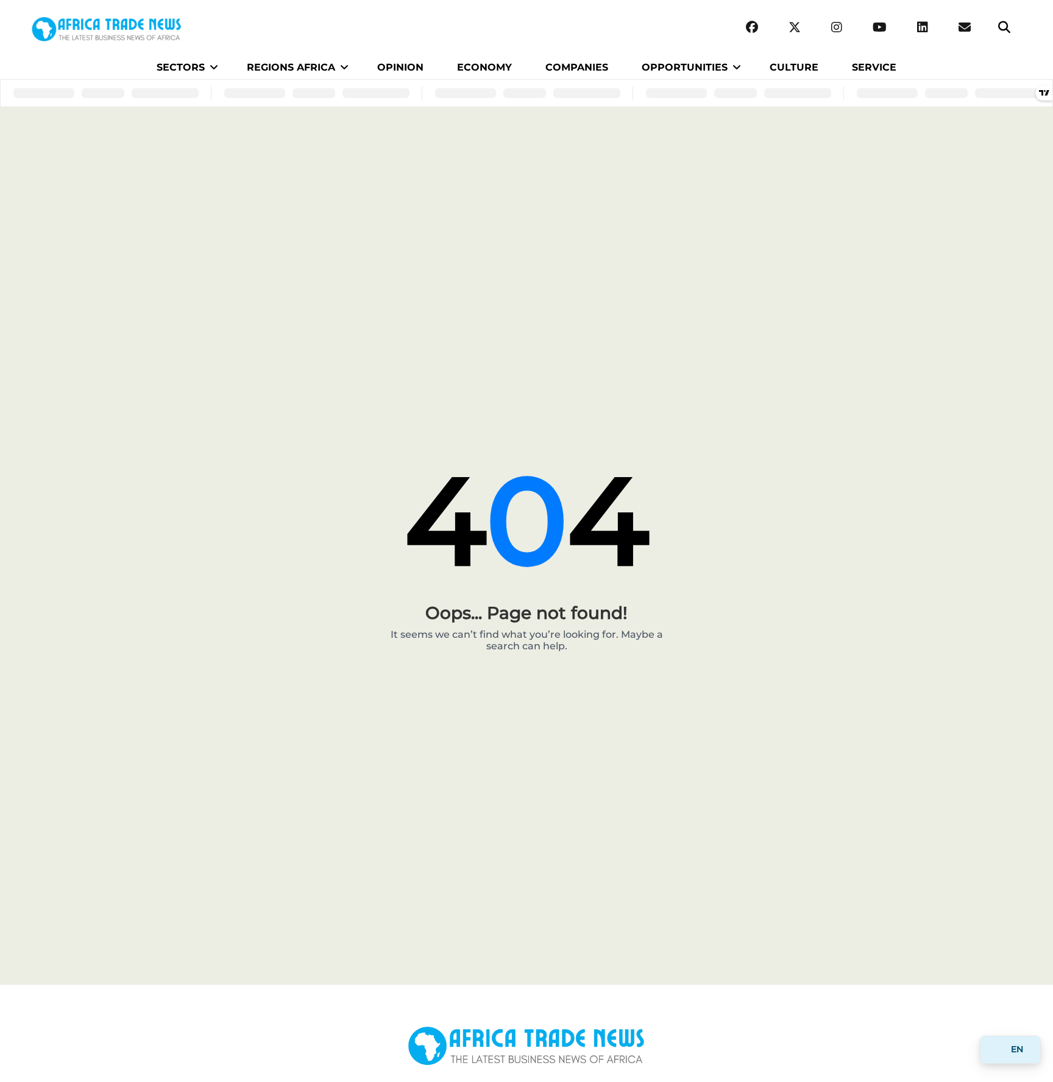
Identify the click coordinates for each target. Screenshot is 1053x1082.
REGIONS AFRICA (291, 67)
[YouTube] (880, 27)
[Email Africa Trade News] (964, 27)
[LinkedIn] (922, 27)
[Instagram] (836, 27)
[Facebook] (752, 27)
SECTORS (181, 67)
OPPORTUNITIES (685, 67)
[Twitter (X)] (794, 27)
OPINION (400, 67)
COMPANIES (576, 67)
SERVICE (874, 67)
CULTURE (794, 67)
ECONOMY (484, 67)
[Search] (1004, 27)
